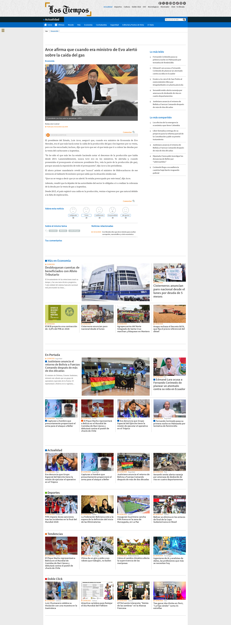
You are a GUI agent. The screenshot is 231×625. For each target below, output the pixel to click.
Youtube (174, 3)
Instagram (170, 3)
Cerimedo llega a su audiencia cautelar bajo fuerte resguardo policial (166, 170)
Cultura (127, 7)
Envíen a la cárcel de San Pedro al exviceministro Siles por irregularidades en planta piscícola (168, 82)
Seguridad (114, 25)
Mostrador (165, 7)
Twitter (163, 3)
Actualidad (108, 7)
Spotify (184, 3)
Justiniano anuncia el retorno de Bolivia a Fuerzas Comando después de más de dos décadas (168, 104)
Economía (88, 25)
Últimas (61, 25)
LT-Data (151, 25)
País (79, 25)
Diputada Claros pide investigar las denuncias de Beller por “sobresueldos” (168, 159)
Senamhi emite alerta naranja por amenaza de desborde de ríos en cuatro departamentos (167, 93)
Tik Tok (177, 3)
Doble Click (136, 7)
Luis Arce (53, 231)
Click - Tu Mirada (177, 7)
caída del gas (74, 231)
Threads (181, 3)
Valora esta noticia (54, 208)
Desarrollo (54, 31)
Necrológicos (153, 7)
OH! (144, 7)
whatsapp (167, 3)
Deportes (118, 7)
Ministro (63, 231)
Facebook (160, 3)
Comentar (127, 132)
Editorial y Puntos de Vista (133, 25)
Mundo (71, 25)
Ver (47, 31)
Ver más (46, 264)
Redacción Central (52, 124)
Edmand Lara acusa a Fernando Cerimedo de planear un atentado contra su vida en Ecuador (168, 71)
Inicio (50, 25)
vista (45, 359)
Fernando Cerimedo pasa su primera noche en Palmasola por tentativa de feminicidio (167, 59)
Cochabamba (101, 25)
